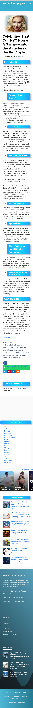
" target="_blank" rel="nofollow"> (16, 366)
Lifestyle (7, 448)
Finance (7, 442)
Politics (6, 452)
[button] (31, 3)
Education (8, 435)
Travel (6, 459)
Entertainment (9, 437)
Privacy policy (17, 698)
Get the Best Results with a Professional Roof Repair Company (20, 542)
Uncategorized (9, 461)
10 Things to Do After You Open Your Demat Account (20, 551)
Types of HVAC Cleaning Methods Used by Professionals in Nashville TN (20, 505)
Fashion (7, 439)
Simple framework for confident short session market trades (19, 560)
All (5, 427)
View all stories (27, 470)
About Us (6, 623)
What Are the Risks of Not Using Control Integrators (20, 523)
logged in (15, 389)
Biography (8, 342)
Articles (7, 429)
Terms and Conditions (10, 634)
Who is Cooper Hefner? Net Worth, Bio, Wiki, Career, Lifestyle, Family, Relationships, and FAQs (16, 355)
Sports (6, 454)
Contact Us (6, 626)
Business (7, 433)
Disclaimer (6, 629)
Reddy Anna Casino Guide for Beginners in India (20, 532)
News (6, 450)
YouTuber (7, 463)
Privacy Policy (7, 632)
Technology (8, 456)
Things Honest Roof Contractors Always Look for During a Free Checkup (20, 515)
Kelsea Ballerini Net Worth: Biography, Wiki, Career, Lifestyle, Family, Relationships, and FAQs (14, 347)
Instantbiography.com (14, 3)
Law (5, 446)
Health (6, 444)
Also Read (6, 337)
